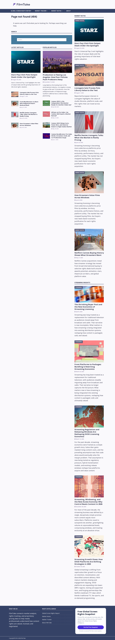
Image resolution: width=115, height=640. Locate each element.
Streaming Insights (82, 283)
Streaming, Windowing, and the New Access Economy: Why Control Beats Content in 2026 (88, 501)
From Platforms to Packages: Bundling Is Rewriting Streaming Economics (87, 366)
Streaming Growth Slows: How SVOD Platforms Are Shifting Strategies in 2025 (88, 561)
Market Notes (56, 11)
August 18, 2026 (17, 79)
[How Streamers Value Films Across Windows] (14, 125)
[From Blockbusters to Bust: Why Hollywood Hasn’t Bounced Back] (14, 103)
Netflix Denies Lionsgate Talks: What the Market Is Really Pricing (28, 114)
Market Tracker (40, 11)
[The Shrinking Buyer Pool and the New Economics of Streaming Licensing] (89, 294)
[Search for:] (41, 39)
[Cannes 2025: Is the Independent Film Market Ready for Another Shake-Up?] (46, 103)
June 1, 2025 (55, 139)
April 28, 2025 (56, 107)
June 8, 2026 (24, 127)
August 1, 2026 (24, 96)
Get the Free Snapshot (91, 627)
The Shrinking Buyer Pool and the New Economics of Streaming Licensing (88, 306)
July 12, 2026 (24, 107)
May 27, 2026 (79, 257)
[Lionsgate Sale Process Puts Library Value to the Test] (14, 94)
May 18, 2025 (56, 128)
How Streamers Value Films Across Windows (29, 124)
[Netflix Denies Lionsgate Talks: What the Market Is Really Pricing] (14, 114)
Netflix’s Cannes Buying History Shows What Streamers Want (89, 254)
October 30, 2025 (80, 566)
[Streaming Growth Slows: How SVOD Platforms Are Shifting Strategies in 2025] (89, 546)
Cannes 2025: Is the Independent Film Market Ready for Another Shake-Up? (61, 103)
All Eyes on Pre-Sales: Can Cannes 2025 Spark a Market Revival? (61, 114)
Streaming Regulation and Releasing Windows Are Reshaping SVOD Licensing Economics (86, 433)
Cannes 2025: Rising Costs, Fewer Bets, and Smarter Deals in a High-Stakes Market (61, 125)
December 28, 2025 (81, 506)
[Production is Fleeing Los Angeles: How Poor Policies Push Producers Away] (57, 62)
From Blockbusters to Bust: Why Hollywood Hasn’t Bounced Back (29, 103)
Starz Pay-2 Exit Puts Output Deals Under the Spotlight (24, 76)
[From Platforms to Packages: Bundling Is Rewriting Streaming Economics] (89, 351)
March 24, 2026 (80, 371)
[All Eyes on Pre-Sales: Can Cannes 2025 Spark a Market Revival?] (46, 114)
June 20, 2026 (24, 118)
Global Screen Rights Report (21, 11)
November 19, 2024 (49, 82)
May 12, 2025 (56, 117)
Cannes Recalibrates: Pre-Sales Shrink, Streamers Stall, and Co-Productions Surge (61, 135)
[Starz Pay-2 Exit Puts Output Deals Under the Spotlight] (26, 62)
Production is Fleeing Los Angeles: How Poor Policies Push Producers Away (55, 77)
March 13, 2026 (80, 439)
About (68, 11)
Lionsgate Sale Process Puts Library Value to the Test (29, 93)
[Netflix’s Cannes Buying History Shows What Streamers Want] (89, 240)
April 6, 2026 (79, 311)
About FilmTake (47, 623)
